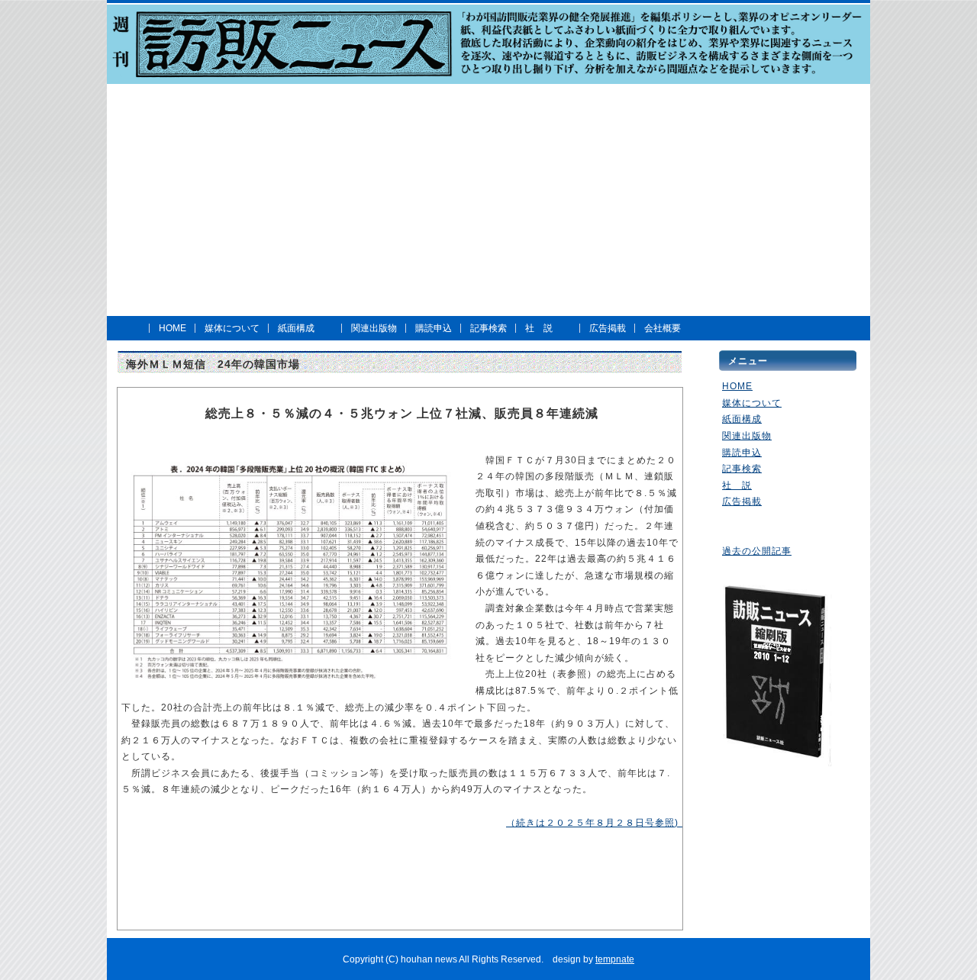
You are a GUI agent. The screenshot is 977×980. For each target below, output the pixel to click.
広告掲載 (607, 328)
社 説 (539, 328)
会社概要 (662, 328)
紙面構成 (296, 328)
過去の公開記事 (757, 551)
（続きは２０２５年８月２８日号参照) (597, 822)
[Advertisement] (493, 200)
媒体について (232, 328)
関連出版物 (374, 328)
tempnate (614, 959)
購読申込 (433, 328)
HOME (172, 328)
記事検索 (488, 328)
